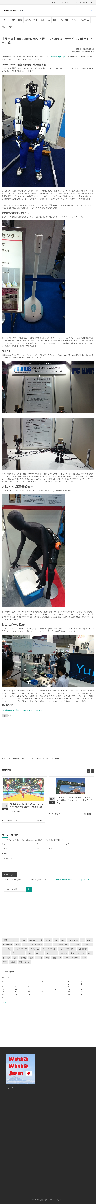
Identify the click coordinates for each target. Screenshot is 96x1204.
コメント (5, 854)
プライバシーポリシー (81, 2)
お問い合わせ (54, 2)
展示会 (23, 958)
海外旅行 (75, 958)
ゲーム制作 (7, 949)
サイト (68, 844)
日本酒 (39, 958)
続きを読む (40, 820)
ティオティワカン (49, 949)
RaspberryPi (73, 940)
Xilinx (18, 944)
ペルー (29, 953)
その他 (74, 20)
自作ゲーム (85, 20)
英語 (10, 27)
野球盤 (12, 962)
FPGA (23, 940)
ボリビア (39, 953)
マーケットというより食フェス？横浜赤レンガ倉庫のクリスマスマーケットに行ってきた (74, 800)
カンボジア (87, 944)
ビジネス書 (82, 949)
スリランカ (35, 949)
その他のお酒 (37, 944)
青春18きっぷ (24, 962)
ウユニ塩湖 (75, 944)
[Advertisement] (19, 736)
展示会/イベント (31, 20)
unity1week (7, 944)
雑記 (3, 27)
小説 (15, 958)
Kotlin (48, 940)
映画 (20, 20)
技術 (3, 20)
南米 (90, 953)
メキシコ (63, 953)
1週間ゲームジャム (10, 940)
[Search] (29, 889)
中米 (72, 953)
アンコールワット (61, 944)
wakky (57, 758)
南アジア (81, 953)
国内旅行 (6, 958)
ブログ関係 (64, 20)
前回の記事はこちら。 (59, 57)
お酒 (42, 20)
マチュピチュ (51, 953)
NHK (63, 940)
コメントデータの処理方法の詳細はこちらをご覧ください (71, 880)
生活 (84, 958)
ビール (5, 953)
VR (6, 820)
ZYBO (26, 944)
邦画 (5, 962)
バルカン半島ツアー (67, 949)
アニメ (48, 944)
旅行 (13, 20)
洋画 (66, 958)
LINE (56, 940)
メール (36, 844)
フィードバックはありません (40, 758)
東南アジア (57, 958)
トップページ (66, 2)
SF (82, 940)
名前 (3, 844)
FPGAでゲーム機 (35, 940)
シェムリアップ (21, 949)
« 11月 (4, 1002)
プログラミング (18, 953)
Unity (89, 940)
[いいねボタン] (5, 715)
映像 (55, 20)
